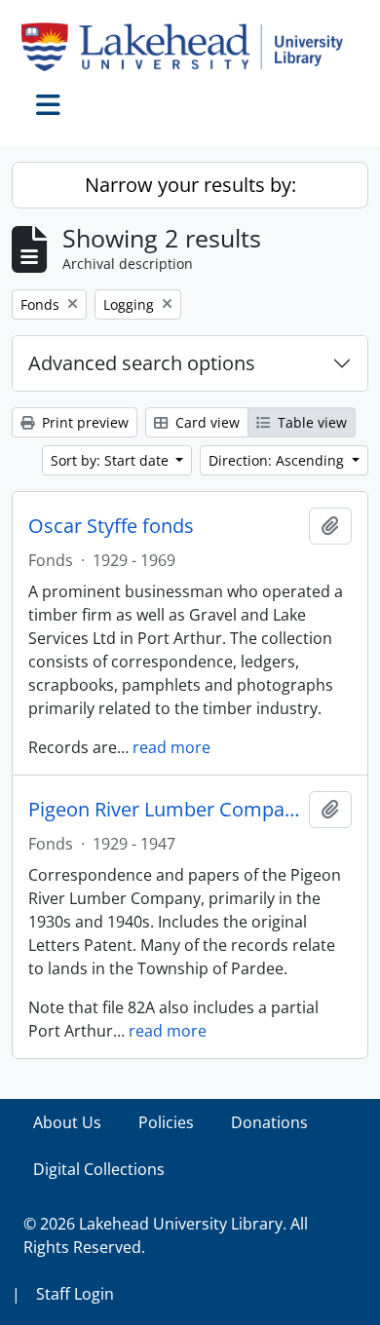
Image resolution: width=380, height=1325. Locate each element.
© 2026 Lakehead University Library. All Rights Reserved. (165, 1235)
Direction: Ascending (278, 460)
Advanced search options (141, 363)
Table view (310, 422)
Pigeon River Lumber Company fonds (164, 809)
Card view (205, 422)
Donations (269, 1122)
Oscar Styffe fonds (111, 526)
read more (171, 747)
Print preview (83, 422)
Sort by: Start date (111, 460)
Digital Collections (99, 1169)
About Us (67, 1122)
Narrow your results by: (190, 184)
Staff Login (75, 1294)
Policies (166, 1122)
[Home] (190, 47)
